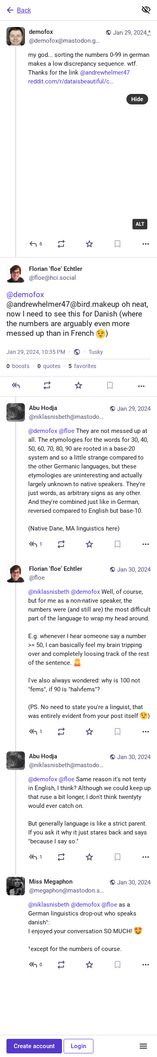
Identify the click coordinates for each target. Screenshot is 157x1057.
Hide (137, 99)
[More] (146, 244)
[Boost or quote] (61, 244)
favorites (82, 366)
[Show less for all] (146, 9)
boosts (17, 366)
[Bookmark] (117, 244)
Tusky (96, 352)
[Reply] (16, 385)
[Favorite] (89, 244)
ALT (140, 224)
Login (78, 1046)
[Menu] (143, 1046)
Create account (34, 1046)
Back (24, 10)
